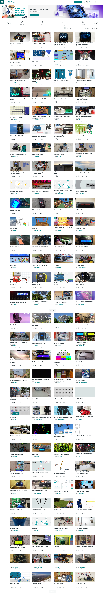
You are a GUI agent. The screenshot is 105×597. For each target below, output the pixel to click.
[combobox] (43, 28)
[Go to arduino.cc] (2, 2)
